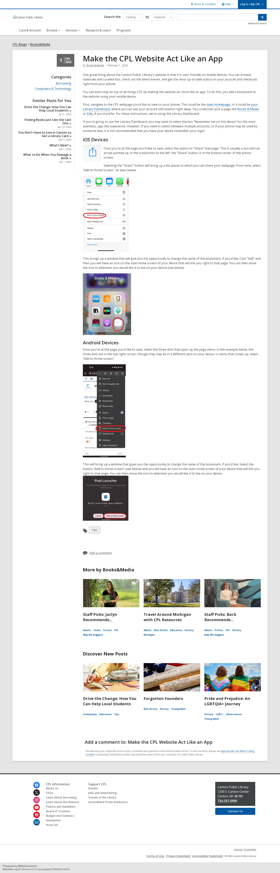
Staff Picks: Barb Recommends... (220, 617)
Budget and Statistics (60, 816)
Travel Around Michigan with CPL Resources (167, 617)
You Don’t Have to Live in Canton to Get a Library (44, 134)
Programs (124, 30)
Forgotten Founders (163, 698)
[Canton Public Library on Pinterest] (36, 815)
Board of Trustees (58, 811)
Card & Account (30, 30)
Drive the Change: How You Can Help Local (47, 108)
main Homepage (218, 104)
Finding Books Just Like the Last (48, 121)
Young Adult (178, 709)
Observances (234, 714)
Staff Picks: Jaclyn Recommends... (100, 617)
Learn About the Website (62, 802)
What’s (59, 145)
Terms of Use (155, 856)
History (189, 630)
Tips (95, 530)
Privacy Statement (178, 856)
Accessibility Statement (207, 856)
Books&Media (40, 44)
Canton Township (245, 849)
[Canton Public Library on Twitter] (36, 792)
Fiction (107, 630)
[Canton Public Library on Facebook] (36, 785)
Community (90, 714)
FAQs (49, 793)
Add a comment (101, 553)
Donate (93, 788)
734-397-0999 (227, 801)
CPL (116, 630)
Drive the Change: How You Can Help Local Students (109, 701)
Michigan (149, 634)
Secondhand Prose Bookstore (108, 802)
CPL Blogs (19, 44)
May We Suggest (93, 634)
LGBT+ (219, 714)
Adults (87, 630)
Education (176, 630)
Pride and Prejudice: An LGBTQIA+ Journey (227, 701)
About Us (52, 788)
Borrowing (63, 83)
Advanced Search (257, 23)
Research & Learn (98, 30)
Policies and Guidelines (61, 806)
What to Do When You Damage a (47, 156)
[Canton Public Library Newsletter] (36, 822)
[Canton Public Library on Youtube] (36, 807)
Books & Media (248, 109)
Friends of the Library (102, 797)
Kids (90, 114)
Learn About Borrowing (61, 797)
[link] (203, 4)
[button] (227, 4)
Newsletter (53, 820)
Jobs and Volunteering (102, 793)
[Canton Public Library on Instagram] (36, 800)
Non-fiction (161, 630)
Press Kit (52, 825)
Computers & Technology (53, 89)
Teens (97, 630)
